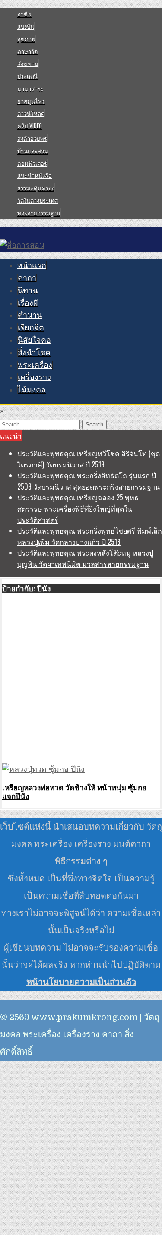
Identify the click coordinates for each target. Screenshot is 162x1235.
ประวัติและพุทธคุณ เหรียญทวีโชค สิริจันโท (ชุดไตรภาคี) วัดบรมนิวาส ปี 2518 (88, 459)
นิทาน (28, 290)
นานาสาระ (30, 88)
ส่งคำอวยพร (32, 138)
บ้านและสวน (32, 150)
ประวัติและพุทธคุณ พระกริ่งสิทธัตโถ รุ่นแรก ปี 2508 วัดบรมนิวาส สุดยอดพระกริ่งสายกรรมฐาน (88, 481)
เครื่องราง (34, 377)
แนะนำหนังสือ (34, 175)
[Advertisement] (81, 679)
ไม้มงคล (32, 389)
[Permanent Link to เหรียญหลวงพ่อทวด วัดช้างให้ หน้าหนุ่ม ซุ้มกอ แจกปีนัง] (43, 769)
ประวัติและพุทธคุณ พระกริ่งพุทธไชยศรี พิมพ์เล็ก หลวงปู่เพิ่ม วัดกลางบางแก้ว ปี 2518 (89, 536)
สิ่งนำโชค (34, 352)
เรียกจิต (31, 327)
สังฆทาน (27, 63)
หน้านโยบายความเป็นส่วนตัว (81, 982)
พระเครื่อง (35, 365)
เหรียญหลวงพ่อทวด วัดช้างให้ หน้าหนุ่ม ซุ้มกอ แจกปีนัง (74, 792)
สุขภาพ (26, 39)
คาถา (27, 278)
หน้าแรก (31, 265)
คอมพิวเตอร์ (32, 163)
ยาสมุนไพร (31, 101)
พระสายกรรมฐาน (38, 212)
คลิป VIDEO (29, 125)
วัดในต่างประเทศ (37, 200)
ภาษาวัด (27, 51)
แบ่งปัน (25, 26)
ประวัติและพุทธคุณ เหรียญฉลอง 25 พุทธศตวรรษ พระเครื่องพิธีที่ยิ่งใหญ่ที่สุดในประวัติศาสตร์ (78, 508)
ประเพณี (27, 76)
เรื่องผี (28, 303)
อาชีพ (24, 13)
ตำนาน (30, 315)
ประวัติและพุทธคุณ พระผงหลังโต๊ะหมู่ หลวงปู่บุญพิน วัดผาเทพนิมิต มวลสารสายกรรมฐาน (85, 558)
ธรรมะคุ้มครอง (35, 187)
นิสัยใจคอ (34, 340)
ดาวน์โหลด (30, 113)
